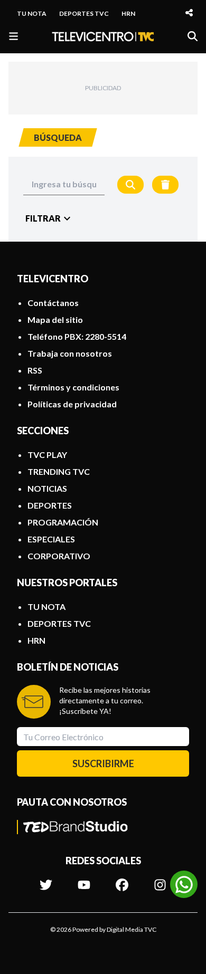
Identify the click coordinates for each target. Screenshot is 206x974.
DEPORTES (49, 505)
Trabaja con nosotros (69, 353)
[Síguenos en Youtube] (84, 879)
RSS (34, 370)
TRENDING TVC (58, 471)
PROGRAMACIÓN (62, 522)
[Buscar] (193, 36)
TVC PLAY (47, 455)
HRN (128, 13)
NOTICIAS (47, 488)
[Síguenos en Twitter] (46, 879)
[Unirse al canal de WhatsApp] (184, 884)
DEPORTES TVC (84, 13)
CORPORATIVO (58, 556)
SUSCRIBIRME (103, 763)
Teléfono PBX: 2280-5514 (76, 336)
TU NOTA (31, 13)
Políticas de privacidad (72, 404)
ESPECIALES (51, 539)
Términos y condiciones (73, 387)
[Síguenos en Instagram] (160, 879)
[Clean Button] (165, 185)
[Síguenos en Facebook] (122, 879)
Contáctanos (53, 303)
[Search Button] (130, 185)
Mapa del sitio (55, 319)
